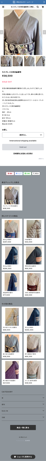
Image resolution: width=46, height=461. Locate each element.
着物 (3, 404)
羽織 (3, 417)
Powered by (20, 440)
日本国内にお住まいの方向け (23, 153)
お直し (4, 130)
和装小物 (5, 411)
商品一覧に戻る (23, 428)
